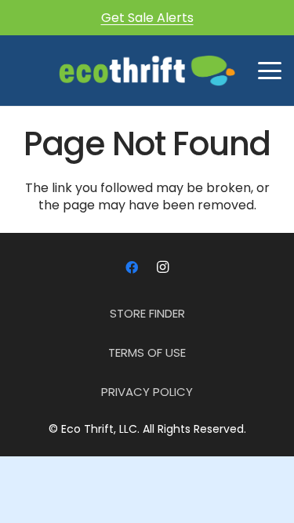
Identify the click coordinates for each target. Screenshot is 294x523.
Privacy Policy (147, 391)
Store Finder (147, 313)
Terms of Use (147, 352)
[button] (270, 70)
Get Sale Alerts (147, 18)
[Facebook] (131, 267)
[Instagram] (163, 267)
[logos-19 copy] (147, 70)
